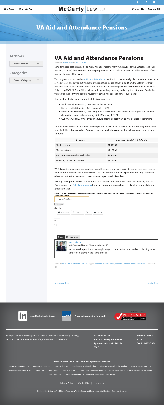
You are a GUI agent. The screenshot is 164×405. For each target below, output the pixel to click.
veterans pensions (138, 263)
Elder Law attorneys (82, 185)
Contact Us (83, 383)
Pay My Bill (154, 9)
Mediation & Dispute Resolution (91, 370)
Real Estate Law (55, 374)
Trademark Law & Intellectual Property (100, 374)
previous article (61, 282)
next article (153, 282)
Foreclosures (53, 370)
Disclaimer (99, 383)
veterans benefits (123, 263)
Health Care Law (69, 370)
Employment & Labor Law (141, 366)
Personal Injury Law (115, 370)
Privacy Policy (66, 383)
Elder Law (66, 263)
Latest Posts (73, 237)
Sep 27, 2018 (68, 62)
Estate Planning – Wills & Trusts (19, 370)
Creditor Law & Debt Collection (84, 366)
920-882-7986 (148, 343)
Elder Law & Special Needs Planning (113, 366)
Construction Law (61, 366)
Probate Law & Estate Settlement (139, 370)
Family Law (40, 370)
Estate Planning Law (79, 263)
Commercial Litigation (41, 366)
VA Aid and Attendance (94, 79)
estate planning (109, 263)
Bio (61, 237)
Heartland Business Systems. (115, 391)
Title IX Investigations (73, 374)
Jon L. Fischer (81, 62)
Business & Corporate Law (19, 366)
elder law (98, 263)
